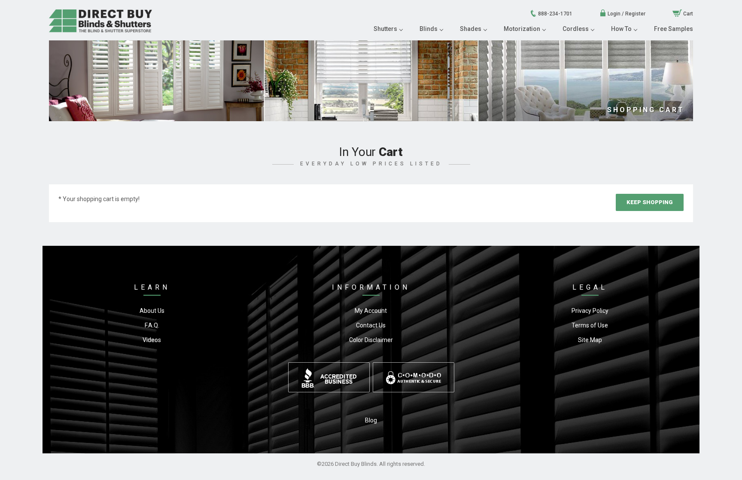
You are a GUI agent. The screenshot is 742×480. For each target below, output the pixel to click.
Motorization (522, 28)
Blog (371, 420)
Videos (152, 339)
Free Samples (673, 28)
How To (621, 28)
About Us (152, 310)
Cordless (576, 28)
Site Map (590, 339)
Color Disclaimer (371, 339)
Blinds (429, 28)
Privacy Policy (590, 310)
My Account (371, 310)
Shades (470, 28)
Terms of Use (590, 325)
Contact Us (371, 325)
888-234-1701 (554, 14)
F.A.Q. (152, 325)
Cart (687, 14)
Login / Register (625, 14)
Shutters (385, 28)
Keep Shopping (649, 202)
